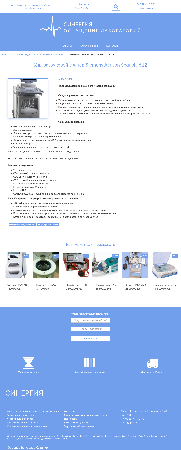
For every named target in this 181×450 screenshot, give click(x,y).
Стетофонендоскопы (77, 422)
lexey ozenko (37, 447)
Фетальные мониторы (20, 415)
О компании (89, 46)
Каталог (67, 46)
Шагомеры (71, 418)
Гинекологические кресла (23, 422)
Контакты (112, 46)
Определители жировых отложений (86, 415)
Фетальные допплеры (20, 418)
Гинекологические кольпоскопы (27, 426)
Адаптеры (70, 411)
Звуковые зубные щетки (79, 426)
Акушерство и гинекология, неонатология (33, 411)
